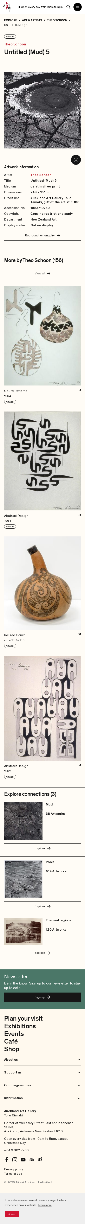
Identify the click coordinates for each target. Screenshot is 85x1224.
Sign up (40, 997)
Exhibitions (20, 1026)
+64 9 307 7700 (16, 1150)
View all (40, 273)
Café (11, 1041)
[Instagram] (14, 1159)
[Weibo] (39, 1159)
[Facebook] (6, 1159)
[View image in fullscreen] (76, 160)
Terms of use (13, 1173)
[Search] (68, 7)
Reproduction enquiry (40, 235)
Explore (39, 848)
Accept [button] (12, 1214)
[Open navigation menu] (77, 7)
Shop (11, 1049)
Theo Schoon (15, 44)
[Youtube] (23, 1159)
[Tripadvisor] (31, 1159)
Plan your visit (23, 1018)
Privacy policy (13, 1169)
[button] (42, 345)
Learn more (45, 1205)
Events (14, 1033)
